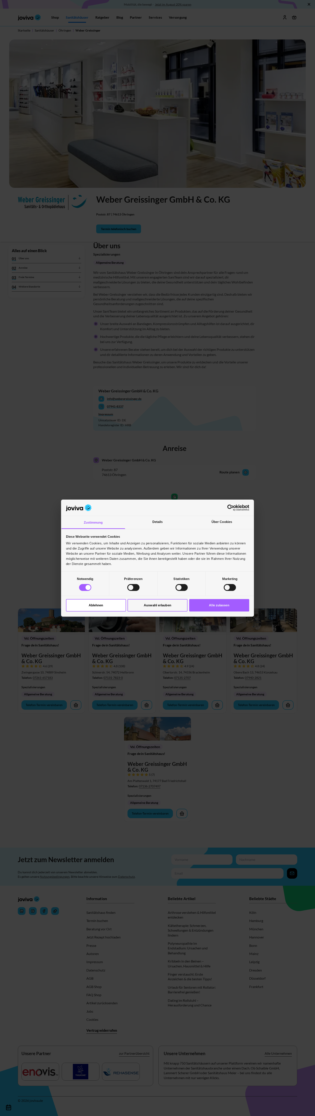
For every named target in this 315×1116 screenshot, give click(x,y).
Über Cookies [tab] (222, 522)
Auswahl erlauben (157, 605)
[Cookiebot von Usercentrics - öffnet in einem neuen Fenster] (230, 508)
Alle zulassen (219, 605)
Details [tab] (157, 522)
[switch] (133, 587)
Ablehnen (96, 605)
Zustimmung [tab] (93, 522)
